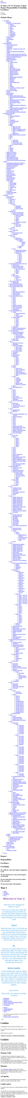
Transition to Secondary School (17, 87)
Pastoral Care (10, 61)
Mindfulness (12, 78)
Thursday (18, 568)
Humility (12, 28)
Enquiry (11, 117)
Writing (11, 150)
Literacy (17, 477)
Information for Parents (21, 250)
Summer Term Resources (18, 826)
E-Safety (9, 834)
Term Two (18, 594)
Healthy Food (16, 810)
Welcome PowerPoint (18, 786)
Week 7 (17, 446)
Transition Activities (17, 827)
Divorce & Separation (15, 70)
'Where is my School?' (21, 384)
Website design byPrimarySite (11, 1016)
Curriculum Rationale (15, 116)
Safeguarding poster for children (17, 99)
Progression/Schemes (18, 144)
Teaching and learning (18, 267)
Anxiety (11, 65)
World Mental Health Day (19, 291)
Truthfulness (12, 35)
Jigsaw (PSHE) (16, 803)
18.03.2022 (21, 759)
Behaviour (12, 67)
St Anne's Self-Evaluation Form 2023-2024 (17, 55)
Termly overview (20, 215)
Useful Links (10, 193)
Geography (12, 122)
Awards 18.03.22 (20, 702)
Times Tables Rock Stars (12, 159)
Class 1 (17, 481)
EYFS (17, 278)
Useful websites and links (19, 824)
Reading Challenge (17, 509)
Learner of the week (17, 505)
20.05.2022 (21, 769)
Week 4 (17, 442)
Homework (15, 234)
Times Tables (16, 833)
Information (18, 206)
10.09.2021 (21, 725)
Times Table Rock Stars (18, 686)
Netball (11, 181)
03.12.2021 (21, 741)
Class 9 (17, 532)
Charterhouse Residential (18, 544)
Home (5, 891)
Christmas (21, 744)
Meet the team (16, 265)
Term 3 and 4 (19, 348)
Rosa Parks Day (16, 294)
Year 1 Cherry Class (14, 281)
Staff (8, 40)
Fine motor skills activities (19, 831)
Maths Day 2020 (16, 126)
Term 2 (20, 255)
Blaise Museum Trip (17, 387)
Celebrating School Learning (19, 783)
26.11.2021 (21, 740)
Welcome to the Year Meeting (19, 560)
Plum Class (18, 226)
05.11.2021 (21, 736)
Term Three (18, 604)
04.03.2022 (21, 756)
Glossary (15, 788)
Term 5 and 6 (19, 349)
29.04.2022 (21, 765)
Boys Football (13, 183)
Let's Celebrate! (16, 404)
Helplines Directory (14, 74)
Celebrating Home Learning (19, 781)
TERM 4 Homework (17, 501)
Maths (11, 125)
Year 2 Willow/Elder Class (16, 283)
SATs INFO (15, 435)
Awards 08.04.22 (20, 701)
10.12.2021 (21, 743)
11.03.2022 (21, 757)
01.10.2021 (21, 729)
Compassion (12, 34)
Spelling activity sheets (23, 243)
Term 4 (20, 258)
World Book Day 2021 (15, 838)
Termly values (19, 334)
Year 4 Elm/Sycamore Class (16, 286)
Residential (18, 207)
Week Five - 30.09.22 (21, 584)
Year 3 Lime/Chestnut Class (16, 285)
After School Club (11, 167)
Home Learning (10, 196)
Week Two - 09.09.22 (21, 575)
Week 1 (17, 438)
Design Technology (14, 121)
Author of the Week (17, 428)
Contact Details (10, 36)
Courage (12, 31)
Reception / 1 (13, 199)
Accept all (9, 1035)
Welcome (9, 22)
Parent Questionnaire (11, 59)
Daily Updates (16, 794)
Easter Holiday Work (17, 795)
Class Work (15, 800)
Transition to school (17, 467)
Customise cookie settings (18, 1035)
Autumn (17, 377)
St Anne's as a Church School (14, 23)
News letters (15, 493)
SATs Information (17, 465)
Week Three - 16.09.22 (22, 578)
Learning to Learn (17, 780)
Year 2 (11, 388)
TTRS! (14, 716)
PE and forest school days (19, 492)
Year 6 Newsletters (17, 636)
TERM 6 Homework (17, 504)
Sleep (11, 85)
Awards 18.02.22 (20, 706)
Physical (15, 806)
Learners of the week (17, 670)
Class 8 (14, 694)
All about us (15, 469)
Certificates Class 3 (17, 487)
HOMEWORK (16, 410)
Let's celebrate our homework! (20, 525)
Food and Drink (10, 171)
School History (10, 39)
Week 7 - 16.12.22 (23, 603)
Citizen (17, 314)
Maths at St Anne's (11, 156)
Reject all (3, 1035)
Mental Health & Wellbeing (16, 77)
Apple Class (18, 279)
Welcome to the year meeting (19, 510)
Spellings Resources (20, 251)
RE (10, 146)
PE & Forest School (17, 351)
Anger (11, 63)
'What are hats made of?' (21, 373)
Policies (8, 91)
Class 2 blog (15, 338)
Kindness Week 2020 (15, 839)
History (11, 124)
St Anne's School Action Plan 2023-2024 (16, 54)
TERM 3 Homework (17, 500)
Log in (5, 853)
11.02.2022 (21, 753)
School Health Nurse (14, 82)
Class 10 (18, 533)
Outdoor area (19, 658)
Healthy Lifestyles (14, 73)
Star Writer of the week (18, 779)
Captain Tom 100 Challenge (16, 837)
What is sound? (16, 293)
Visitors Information (14, 101)
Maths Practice (16, 823)
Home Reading (16, 355)
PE (10, 138)
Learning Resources (14, 802)
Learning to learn (20, 336)
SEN (11, 83)
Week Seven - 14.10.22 (22, 589)
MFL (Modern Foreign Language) (18, 134)
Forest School (16, 521)
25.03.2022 (21, 760)
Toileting (12, 86)
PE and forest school (17, 232)
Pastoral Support (10, 179)
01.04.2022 (21, 761)
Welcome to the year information (17, 398)
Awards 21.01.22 (20, 709)
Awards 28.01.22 (20, 710)
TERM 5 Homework (17, 502)
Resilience (12, 81)
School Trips (16, 407)
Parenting (12, 79)
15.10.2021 (21, 732)
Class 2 (17, 483)
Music (11, 136)
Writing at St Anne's (11, 155)
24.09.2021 (21, 728)
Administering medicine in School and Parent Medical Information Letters (16, 163)
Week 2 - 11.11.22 (23, 596)
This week (18, 216)
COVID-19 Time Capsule (19, 804)
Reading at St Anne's (11, 153)
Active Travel (10, 46)
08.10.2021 (21, 730)
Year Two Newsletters (18, 400)
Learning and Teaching (9, 113)
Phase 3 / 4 (12, 202)
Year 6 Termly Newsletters (19, 463)
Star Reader (15, 518)
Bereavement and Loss (15, 69)
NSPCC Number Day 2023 (19, 129)
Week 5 (17, 443)
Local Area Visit (16, 559)
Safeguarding (10, 94)
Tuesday (17, 565)
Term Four (18, 614)
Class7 (14, 690)
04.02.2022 (21, 752)
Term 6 (20, 261)
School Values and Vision (13, 110)
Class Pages (9, 197)
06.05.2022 (21, 767)
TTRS (14, 632)
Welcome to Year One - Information (18, 343)
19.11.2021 (21, 739)
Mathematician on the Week (19, 555)
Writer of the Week (23, 537)
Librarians (12, 185)
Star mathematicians (22, 675)
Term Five (18, 623)
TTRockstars (16, 520)
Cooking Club (13, 187)
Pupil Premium (10, 93)
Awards (14, 312)
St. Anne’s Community (9, 846)
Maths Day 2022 (16, 128)
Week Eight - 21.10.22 (22, 592)
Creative (15, 807)
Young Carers (13, 89)
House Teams (10, 842)
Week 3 (17, 440)
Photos (14, 494)
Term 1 (20, 254)
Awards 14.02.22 (20, 708)
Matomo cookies (8, 1069)
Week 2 (17, 439)
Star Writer (15, 517)
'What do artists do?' (20, 369)
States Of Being (19, 316)
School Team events (17, 142)
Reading (12, 148)
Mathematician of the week (19, 506)
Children (6, 195)
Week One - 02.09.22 (21, 573)
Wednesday (18, 567)
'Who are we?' (19, 368)
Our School (6, 20)
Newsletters (9, 176)
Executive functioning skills (19, 819)
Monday (17, 564)
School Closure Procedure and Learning (16, 160)
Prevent (11, 103)
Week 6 (17, 445)
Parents (5, 161)
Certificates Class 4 (17, 489)
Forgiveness (12, 32)
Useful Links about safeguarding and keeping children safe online (18, 108)
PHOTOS (15, 411)
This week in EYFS (20, 269)
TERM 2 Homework (17, 498)
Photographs (15, 141)
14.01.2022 (21, 748)
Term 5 (20, 259)
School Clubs (10, 180)
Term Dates (9, 191)
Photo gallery (16, 275)
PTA (8, 849)
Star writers (21, 673)
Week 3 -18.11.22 (23, 598)
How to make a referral (15, 102)
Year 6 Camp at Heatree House (20, 563)
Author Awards (16, 556)
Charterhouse (16, 309)
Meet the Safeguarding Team (16, 95)
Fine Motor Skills (17, 815)
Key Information (7, 43)
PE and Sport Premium (12, 90)
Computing (12, 120)
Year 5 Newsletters (17, 308)
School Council (10, 843)
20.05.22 (18, 700)
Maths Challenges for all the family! (18, 812)
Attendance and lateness (12, 165)
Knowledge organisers (21, 222)
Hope (11, 27)
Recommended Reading (12, 157)
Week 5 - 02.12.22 (23, 600)
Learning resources (17, 305)
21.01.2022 (21, 749)
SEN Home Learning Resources (17, 814)
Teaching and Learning (18, 214)
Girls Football (13, 184)
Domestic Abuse (13, 71)
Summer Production (17, 416)
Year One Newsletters (18, 345)
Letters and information (18, 212)
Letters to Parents (11, 173)
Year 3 (11, 402)
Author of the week (17, 508)
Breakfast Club (10, 168)
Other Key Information (18, 329)
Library (11, 75)
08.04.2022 (21, 763)
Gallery (8, 835)
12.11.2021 (21, 737)
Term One (18, 571)
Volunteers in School (11, 850)
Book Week (15, 524)
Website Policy (7, 1010)
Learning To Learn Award (19, 799)
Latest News (9, 172)
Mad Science (13, 189)
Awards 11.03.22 (20, 704)
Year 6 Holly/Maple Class (16, 310)
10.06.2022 (21, 773)
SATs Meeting (16, 638)
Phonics (17, 219)
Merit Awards (16, 455)
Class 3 (17, 671)
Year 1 (11, 341)
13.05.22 (18, 698)
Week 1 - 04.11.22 (23, 595)
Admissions (9, 47)
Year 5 (14, 204)
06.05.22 (18, 697)
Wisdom (11, 24)
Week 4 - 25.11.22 (23, 599)
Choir (11, 188)
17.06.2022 (21, 775)
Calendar (9, 169)
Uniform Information (11, 192)
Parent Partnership (11, 177)
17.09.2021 (21, 726)
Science (11, 149)
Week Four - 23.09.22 (21, 581)
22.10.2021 (21, 733)
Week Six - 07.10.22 (21, 586)
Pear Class (18, 277)
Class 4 (17, 679)
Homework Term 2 (17, 529)
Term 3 (20, 257)
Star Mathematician (17, 516)
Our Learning (19, 693)
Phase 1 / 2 (12, 200)
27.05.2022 (21, 771)
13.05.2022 (21, 768)
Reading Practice (17, 822)
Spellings (21, 240)
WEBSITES (15, 133)
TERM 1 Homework (17, 497)
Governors (9, 38)
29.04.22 (18, 696)
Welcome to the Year (17, 306)
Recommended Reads (18, 790)
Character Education (20, 313)
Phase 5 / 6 (12, 203)
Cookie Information (8, 1009)
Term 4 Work (16, 396)
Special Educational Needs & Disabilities (16, 112)
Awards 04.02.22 (20, 712)
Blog (14, 227)
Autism (11, 66)
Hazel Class (18, 224)
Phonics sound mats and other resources (13, 1002)
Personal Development (12, 44)
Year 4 (11, 408)
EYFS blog (15, 485)
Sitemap (5, 1007)
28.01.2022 (21, 751)
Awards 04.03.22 (20, 705)
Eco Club (9, 845)
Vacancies (9, 42)
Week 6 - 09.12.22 (23, 602)
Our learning (16, 522)
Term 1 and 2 (19, 347)
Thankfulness (13, 26)
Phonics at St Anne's (11, 152)
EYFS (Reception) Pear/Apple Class (18, 263)
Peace (11, 30)
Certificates (15, 688)
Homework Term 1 (17, 528)
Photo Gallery (16, 223)
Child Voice (15, 140)
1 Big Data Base (13, 62)
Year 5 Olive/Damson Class (16, 295)
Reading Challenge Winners (19, 430)
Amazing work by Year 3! (19, 406)
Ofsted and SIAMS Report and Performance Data (14, 57)
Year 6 (14, 210)
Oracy (11, 137)
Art (10, 118)
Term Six (18, 624)
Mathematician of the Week (19, 427)
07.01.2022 (21, 747)
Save (14, 1096)
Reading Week (19, 383)
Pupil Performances (11, 175)
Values (17, 218)
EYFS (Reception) (14, 330)
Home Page (3, 2)
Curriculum (9, 114)
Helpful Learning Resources (19, 328)
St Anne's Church (11, 847)
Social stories (16, 820)
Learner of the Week (17, 426)
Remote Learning (17, 666)
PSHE (11, 145)
